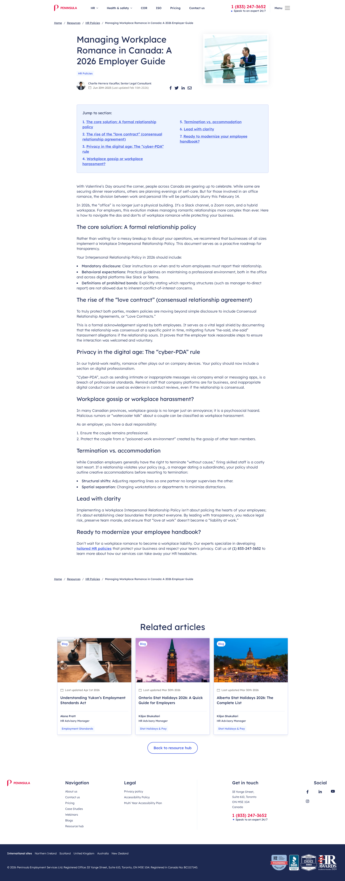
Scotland (65, 853)
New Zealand (120, 853)
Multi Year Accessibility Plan (143, 803)
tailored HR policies (94, 548)
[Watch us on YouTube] (333, 791)
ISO (159, 8)
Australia (103, 853)
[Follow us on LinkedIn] (320, 791)
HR (93, 8)
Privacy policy (133, 791)
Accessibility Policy (137, 797)
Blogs (69, 820)
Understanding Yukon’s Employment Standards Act (93, 700)
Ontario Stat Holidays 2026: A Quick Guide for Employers (171, 700)
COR (144, 8)
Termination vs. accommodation (213, 122)
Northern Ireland (46, 853)
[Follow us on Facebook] (307, 791)
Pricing (175, 8)
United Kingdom (84, 853)
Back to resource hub (173, 748)
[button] (171, 88)
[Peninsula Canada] (65, 8)
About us (71, 791)
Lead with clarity (199, 129)
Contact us (197, 8)
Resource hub (74, 826)
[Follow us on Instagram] (307, 801)
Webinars (71, 814)
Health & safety (118, 8)
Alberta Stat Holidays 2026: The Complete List (245, 700)
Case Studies (74, 809)
